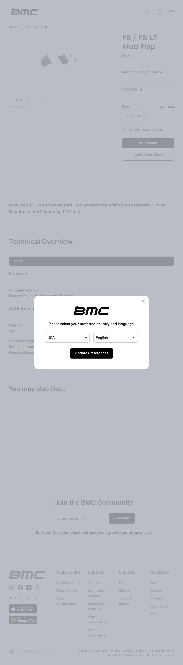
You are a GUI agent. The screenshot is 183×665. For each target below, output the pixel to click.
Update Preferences (91, 353)
